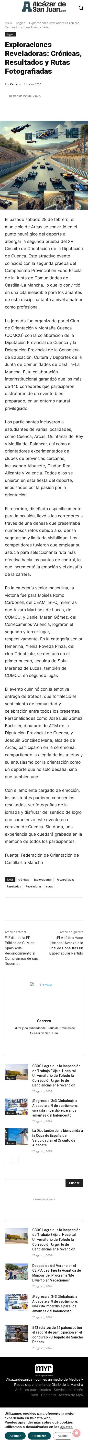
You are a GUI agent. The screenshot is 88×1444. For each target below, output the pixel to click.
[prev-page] (8, 1160)
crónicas (23, 879)
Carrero (15, 84)
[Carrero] (44, 996)
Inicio (8, 23)
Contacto (48, 1395)
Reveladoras (33, 886)
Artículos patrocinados (33, 1390)
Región (20, 23)
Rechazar (39, 1436)
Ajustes (63, 1436)
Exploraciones (43, 879)
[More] (60, 108)
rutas (49, 886)
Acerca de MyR (71, 1395)
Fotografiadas (65, 879)
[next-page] (16, 1160)
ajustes (66, 1427)
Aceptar (15, 1436)
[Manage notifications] (76, 1433)
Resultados (14, 886)
